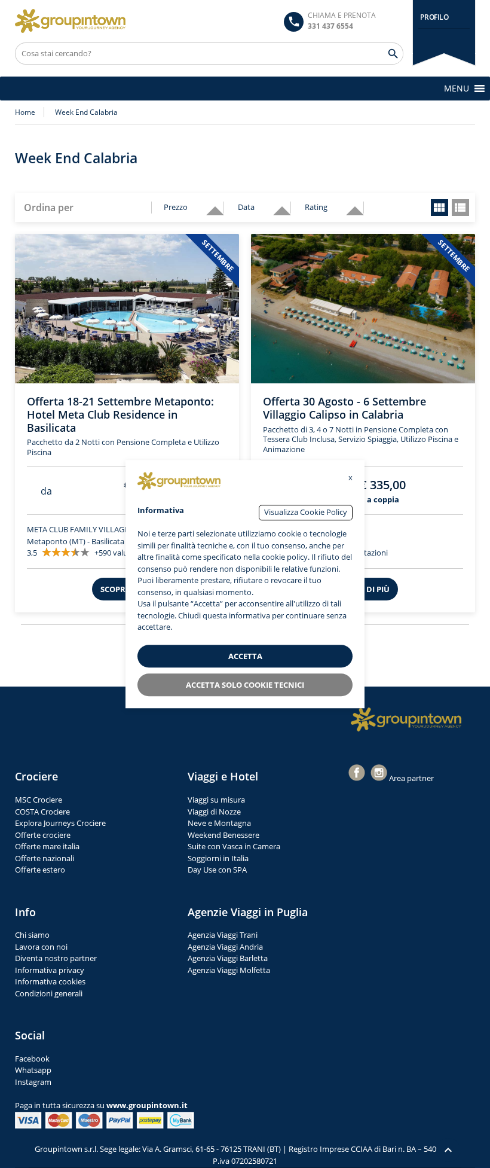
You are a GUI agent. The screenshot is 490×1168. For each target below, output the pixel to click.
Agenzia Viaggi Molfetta (229, 970)
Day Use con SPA (217, 869)
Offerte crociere (43, 835)
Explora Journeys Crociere (60, 823)
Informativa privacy (49, 970)
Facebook (32, 1058)
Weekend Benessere (223, 835)
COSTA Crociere (42, 811)
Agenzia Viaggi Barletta (228, 958)
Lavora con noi (41, 946)
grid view (439, 207)
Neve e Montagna (219, 823)
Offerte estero (40, 869)
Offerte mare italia (47, 846)
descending (210, 205)
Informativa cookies (50, 981)
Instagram (33, 1081)
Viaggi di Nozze (214, 811)
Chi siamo (32, 934)
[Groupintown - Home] (406, 719)
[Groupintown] (70, 21)
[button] (456, 88)
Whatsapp (33, 1070)
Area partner (411, 778)
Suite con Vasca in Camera (234, 846)
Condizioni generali (48, 993)
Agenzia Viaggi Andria (225, 946)
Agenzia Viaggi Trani (223, 934)
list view (460, 207)
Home (25, 112)
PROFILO (434, 17)
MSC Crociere (38, 799)
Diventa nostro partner (56, 958)
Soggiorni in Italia (218, 858)
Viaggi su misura (216, 799)
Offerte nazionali (44, 858)
